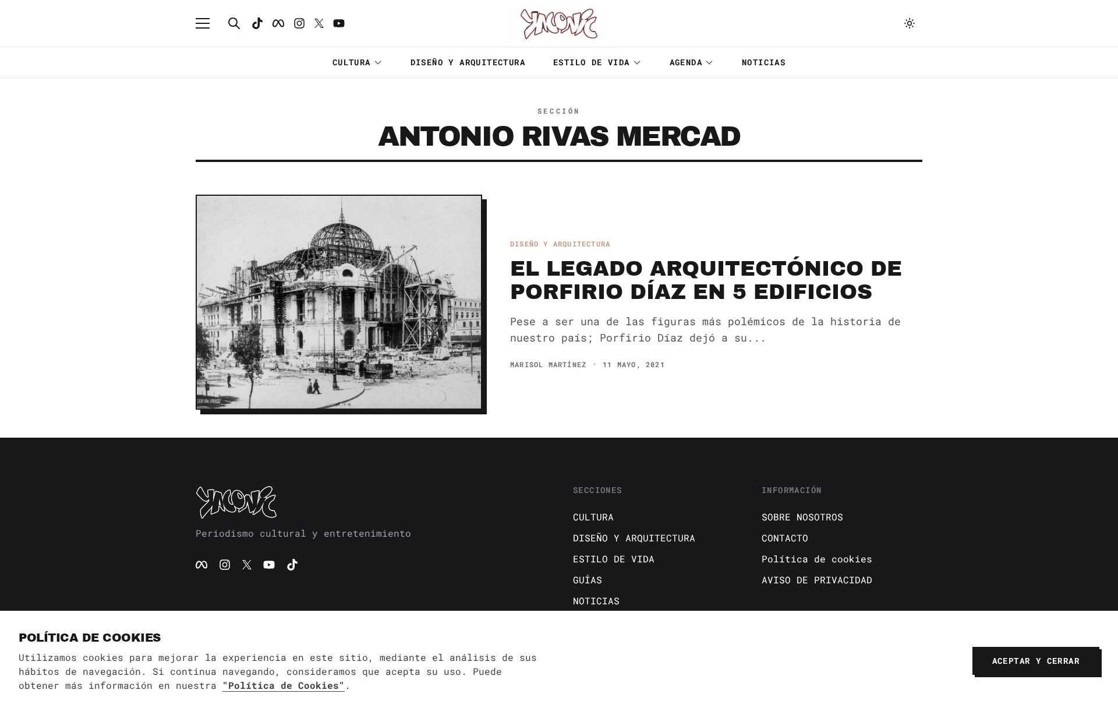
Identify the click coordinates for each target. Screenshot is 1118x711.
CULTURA (351, 62)
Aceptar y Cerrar (1036, 660)
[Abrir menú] (208, 23)
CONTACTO (785, 538)
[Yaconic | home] (370, 501)
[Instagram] (299, 23)
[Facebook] (278, 23)
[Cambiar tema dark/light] (909, 23)
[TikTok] (257, 23)
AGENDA (686, 62)
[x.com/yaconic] (319, 23)
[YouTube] (269, 565)
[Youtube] (339, 23)
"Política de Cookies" (283, 685)
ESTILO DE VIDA (591, 62)
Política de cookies (817, 558)
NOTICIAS (764, 62)
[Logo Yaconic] (559, 23)
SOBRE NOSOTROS (802, 517)
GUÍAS (587, 579)
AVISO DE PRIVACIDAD (817, 579)
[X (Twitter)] (247, 564)
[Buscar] (234, 23)
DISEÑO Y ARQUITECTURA (468, 62)
